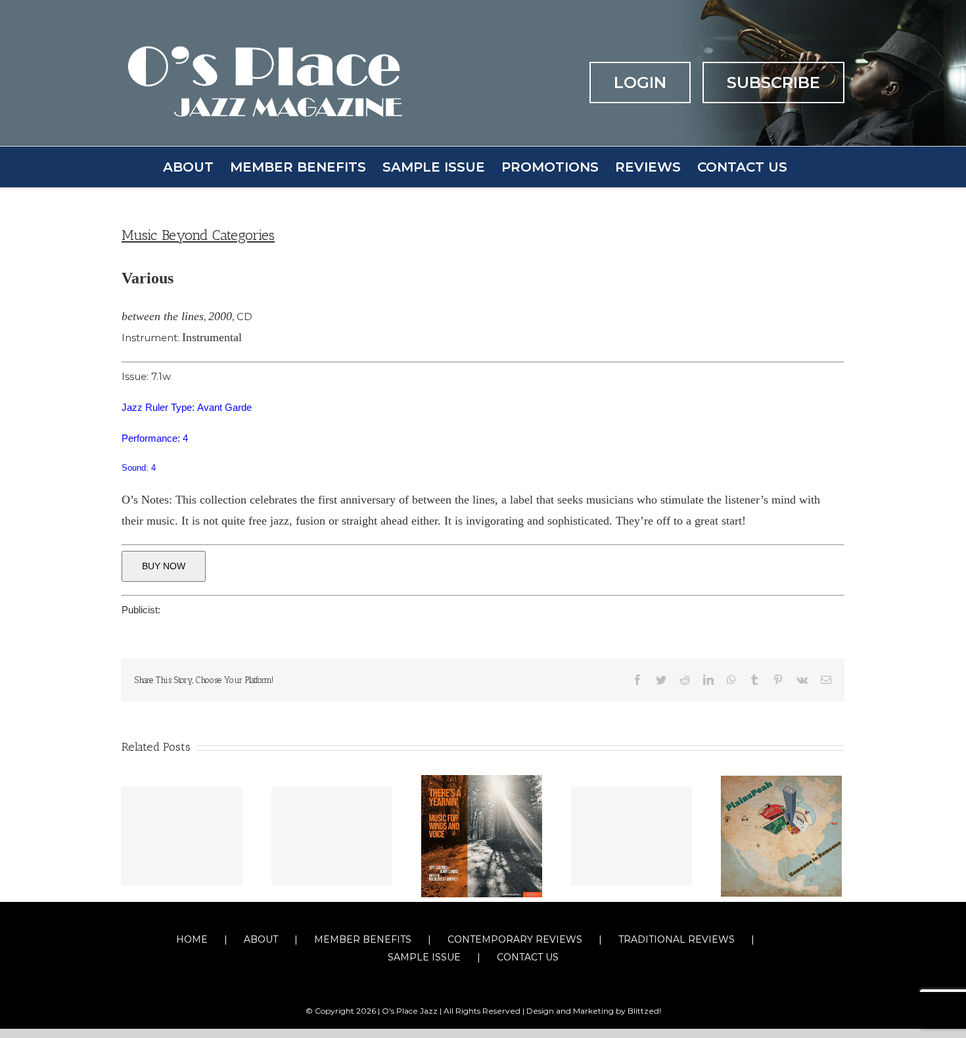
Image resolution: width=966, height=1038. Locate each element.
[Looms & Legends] (182, 836)
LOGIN (640, 82)
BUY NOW (163, 566)
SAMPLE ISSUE (424, 957)
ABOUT (261, 939)
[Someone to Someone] (781, 835)
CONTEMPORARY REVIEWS (515, 939)
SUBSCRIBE (773, 82)
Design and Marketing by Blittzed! (593, 1011)
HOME (192, 939)
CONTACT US (528, 957)
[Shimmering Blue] (631, 836)
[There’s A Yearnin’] (481, 835)
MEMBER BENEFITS (362, 939)
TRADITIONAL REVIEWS (676, 939)
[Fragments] (331, 836)
